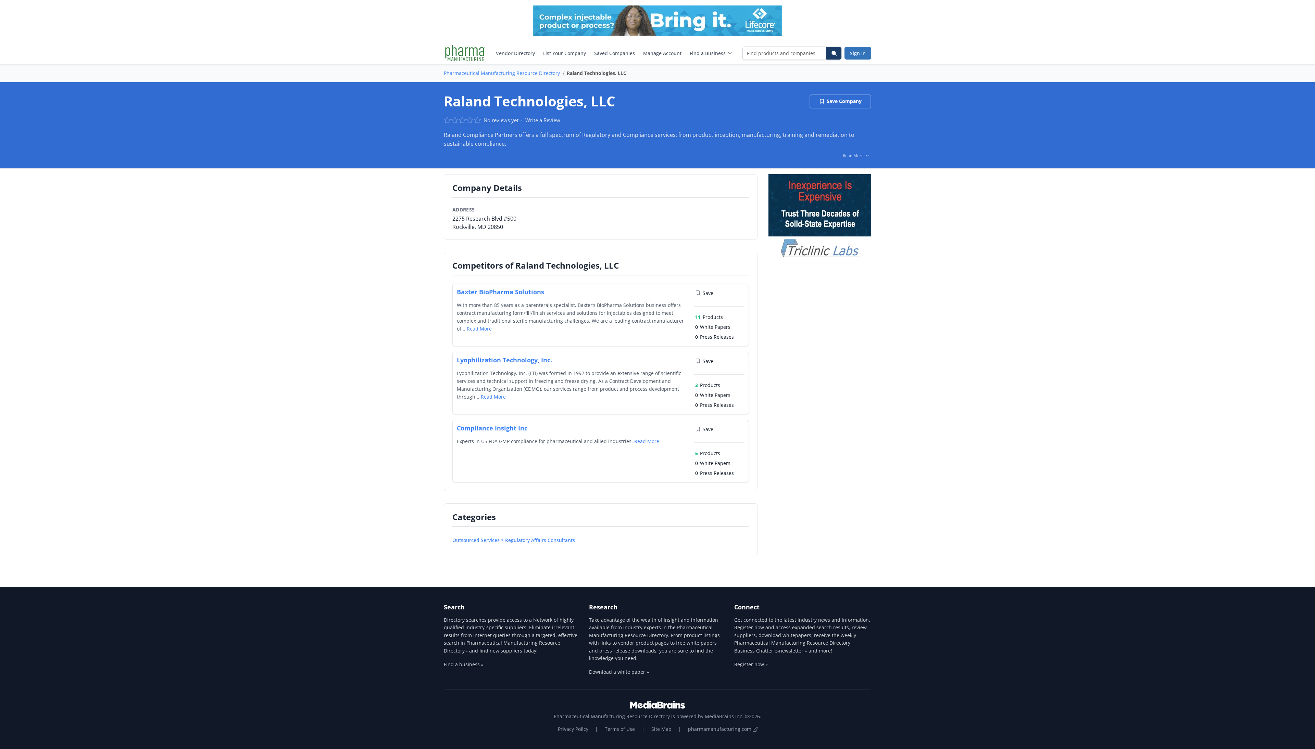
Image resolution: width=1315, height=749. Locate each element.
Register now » (751, 664)
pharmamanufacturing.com (720, 729)
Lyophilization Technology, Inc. (504, 360)
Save (708, 293)
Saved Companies (614, 53)
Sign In (858, 53)
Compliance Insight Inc (492, 428)
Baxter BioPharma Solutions (500, 292)
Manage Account (662, 53)
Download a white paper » (619, 672)
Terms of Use (620, 729)
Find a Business (708, 53)
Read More (479, 328)
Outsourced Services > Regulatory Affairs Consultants (513, 540)
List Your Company (564, 53)
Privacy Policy (573, 729)
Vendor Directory (515, 53)
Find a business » (464, 664)
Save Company (844, 101)
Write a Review (542, 120)
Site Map (661, 729)
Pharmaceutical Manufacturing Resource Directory (502, 73)
